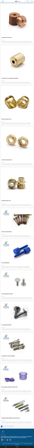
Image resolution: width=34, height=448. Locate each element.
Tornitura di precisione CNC (6, 160)
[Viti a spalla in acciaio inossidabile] (17, 344)
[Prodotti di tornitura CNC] (17, 183)
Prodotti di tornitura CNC (6, 200)
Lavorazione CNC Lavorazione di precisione (9, 78)
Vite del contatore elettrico (6, 231)
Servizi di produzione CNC (6, 119)
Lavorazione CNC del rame (6, 37)
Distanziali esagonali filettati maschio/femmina (10, 418)
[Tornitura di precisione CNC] (17, 143)
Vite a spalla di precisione (6, 325)
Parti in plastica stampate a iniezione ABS (9, 387)
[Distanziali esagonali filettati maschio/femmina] (17, 406)
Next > (12, 426)
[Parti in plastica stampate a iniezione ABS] (17, 375)
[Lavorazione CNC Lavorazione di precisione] (17, 61)
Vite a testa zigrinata (5, 262)
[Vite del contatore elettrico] (17, 219)
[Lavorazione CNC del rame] (17, 20)
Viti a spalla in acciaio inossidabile (8, 356)
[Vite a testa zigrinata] (17, 250)
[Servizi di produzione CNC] (17, 102)
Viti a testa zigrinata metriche (7, 294)
